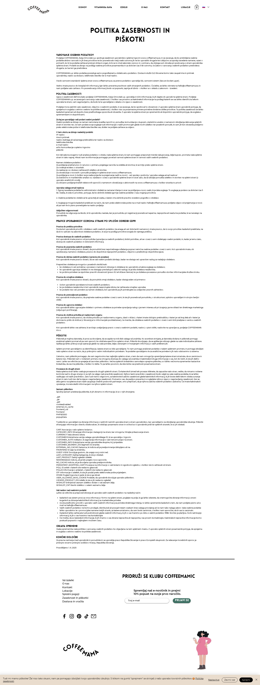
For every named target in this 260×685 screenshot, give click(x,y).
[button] (197, 7)
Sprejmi (246, 680)
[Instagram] (72, 616)
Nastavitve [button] (213, 680)
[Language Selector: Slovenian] (205, 7)
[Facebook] (64, 616)
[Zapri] (256, 680)
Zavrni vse (229, 680)
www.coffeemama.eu (151, 58)
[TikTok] (86, 616)
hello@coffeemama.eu (188, 86)
